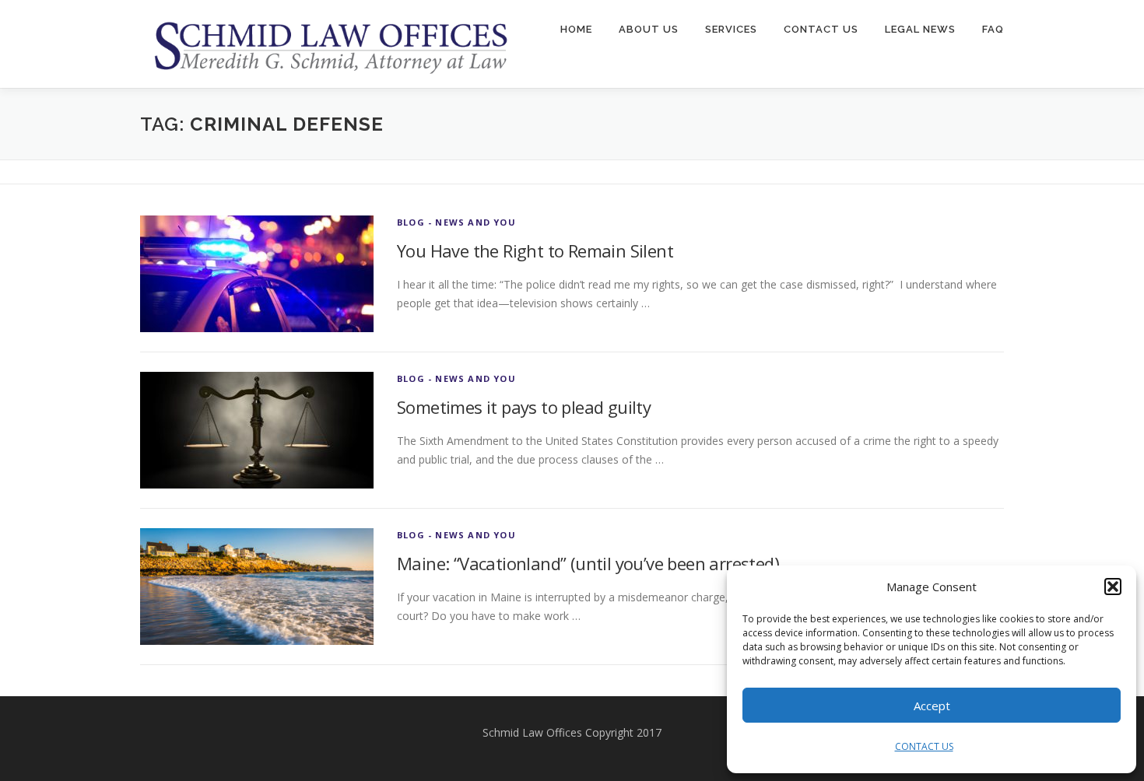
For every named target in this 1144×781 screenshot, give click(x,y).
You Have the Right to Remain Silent (535, 250)
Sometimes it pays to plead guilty (524, 407)
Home (576, 29)
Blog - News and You (456, 222)
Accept (932, 705)
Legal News (920, 29)
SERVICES (731, 29)
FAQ (993, 29)
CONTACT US (924, 746)
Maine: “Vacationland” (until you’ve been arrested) (588, 563)
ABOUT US (649, 29)
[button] (1113, 586)
